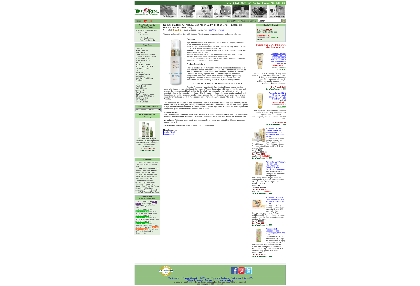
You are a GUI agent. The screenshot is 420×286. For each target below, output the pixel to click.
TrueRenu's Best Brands (145, 54)
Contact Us (232, 21)
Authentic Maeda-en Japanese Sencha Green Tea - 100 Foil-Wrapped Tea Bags (147, 190)
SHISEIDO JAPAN (143, 64)
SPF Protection (141, 100)
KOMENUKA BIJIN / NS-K (146, 56)
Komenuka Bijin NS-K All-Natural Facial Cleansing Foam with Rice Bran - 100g (277, 96)
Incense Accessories (144, 84)
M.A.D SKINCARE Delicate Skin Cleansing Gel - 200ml (146, 211)
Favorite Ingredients (143, 68)
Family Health (141, 86)
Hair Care (139, 72)
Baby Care (140, 92)
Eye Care (139, 80)
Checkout (265, 3)
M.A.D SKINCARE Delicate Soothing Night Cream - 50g (147, 223)
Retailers (199, 280)
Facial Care (140, 70)
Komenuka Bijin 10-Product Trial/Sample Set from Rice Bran (147, 164)
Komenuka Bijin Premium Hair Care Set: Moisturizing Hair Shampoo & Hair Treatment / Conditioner (146, 177)
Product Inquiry (169, 134)
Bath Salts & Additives (144, 78)
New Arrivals (141, 53)
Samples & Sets (142, 98)
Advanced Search (248, 21)
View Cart (256, 3)
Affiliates (190, 280)
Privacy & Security (190, 278)
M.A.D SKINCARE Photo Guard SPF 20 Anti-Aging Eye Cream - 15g (147, 230)
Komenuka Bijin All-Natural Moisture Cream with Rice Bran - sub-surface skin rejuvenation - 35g (278, 58)
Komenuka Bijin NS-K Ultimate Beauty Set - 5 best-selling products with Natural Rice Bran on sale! (275, 132)
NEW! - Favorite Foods (145, 94)
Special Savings (142, 102)
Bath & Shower (141, 88)
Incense (139, 82)
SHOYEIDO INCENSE (144, 66)
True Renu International (224, 280)
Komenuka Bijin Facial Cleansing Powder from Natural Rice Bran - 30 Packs (147, 184)
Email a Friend (169, 132)
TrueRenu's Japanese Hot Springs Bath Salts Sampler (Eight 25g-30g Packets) (147, 170)
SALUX (138, 62)
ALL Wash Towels (143, 74)
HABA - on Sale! (142, 51)
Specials (139, 49)
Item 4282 (275, 38)
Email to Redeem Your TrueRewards (147, 39)
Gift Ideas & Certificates (145, 96)
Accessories (141, 90)
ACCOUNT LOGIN (278, 3)
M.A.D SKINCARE (143, 58)
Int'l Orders (204, 278)
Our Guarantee (174, 278)
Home (138, 21)
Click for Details (147, 27)
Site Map (208, 280)
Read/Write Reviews (216, 30)
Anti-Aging (140, 76)
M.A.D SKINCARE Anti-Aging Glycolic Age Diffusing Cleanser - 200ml (146, 205)
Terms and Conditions (220, 278)
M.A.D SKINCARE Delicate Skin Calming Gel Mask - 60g (147, 217)
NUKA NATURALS (143, 60)
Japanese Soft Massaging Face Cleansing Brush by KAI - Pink (275, 232)
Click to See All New (147, 199)
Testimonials (236, 278)
